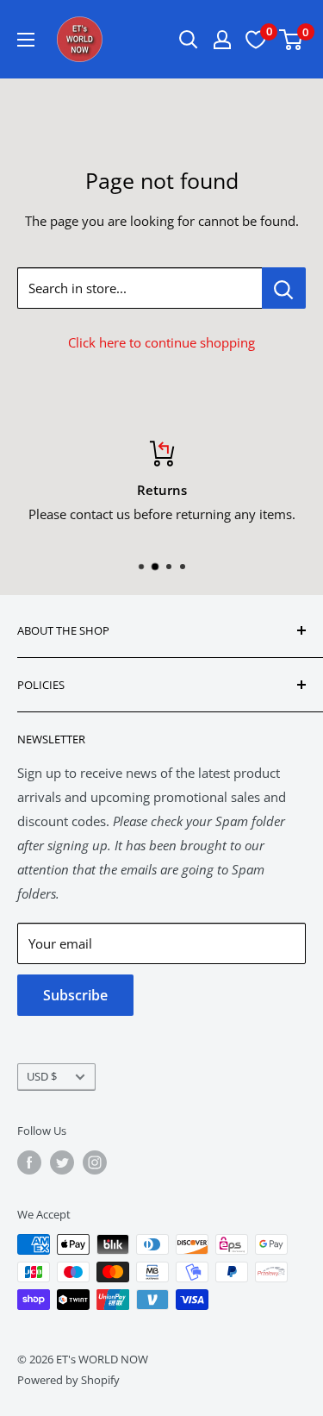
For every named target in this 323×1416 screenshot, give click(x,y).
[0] (291, 39)
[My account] (222, 39)
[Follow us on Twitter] (62, 1162)
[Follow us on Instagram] (95, 1162)
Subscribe (75, 995)
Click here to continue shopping (161, 342)
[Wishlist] (255, 39)
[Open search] (188, 39)
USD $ (42, 1076)
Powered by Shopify (68, 1380)
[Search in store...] (284, 288)
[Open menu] (25, 40)
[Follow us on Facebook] (29, 1162)
